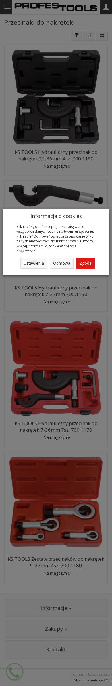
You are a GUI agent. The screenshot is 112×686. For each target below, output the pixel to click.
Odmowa (61, 263)
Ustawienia (34, 263)
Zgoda (86, 263)
